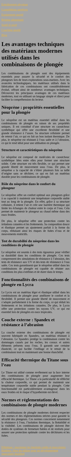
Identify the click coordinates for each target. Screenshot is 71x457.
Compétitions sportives (14, 9)
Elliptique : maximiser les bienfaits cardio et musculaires (33, 447)
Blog (4, 35)
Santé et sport (9, 24)
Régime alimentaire (12, 19)
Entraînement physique (14, 4)
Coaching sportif (11, 30)
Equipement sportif (12, 14)
